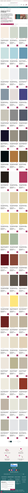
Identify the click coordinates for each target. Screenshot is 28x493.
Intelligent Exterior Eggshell (6, 18)
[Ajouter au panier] (8, 45)
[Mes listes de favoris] (21, 5)
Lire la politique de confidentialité (4, 487)
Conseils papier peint (17, 478)
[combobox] (14, 5)
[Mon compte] (24, 5)
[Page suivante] (18, 441)
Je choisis (8, 489)
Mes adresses (24, 482)
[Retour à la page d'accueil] (14, 2)
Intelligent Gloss (3, 19)
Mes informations (24, 478)
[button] (1, 492)
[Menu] (2, 5)
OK (23, 474)
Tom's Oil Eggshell (3, 21)
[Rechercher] (9, 5)
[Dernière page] (20, 441)
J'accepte (13, 489)
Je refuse (3, 489)
